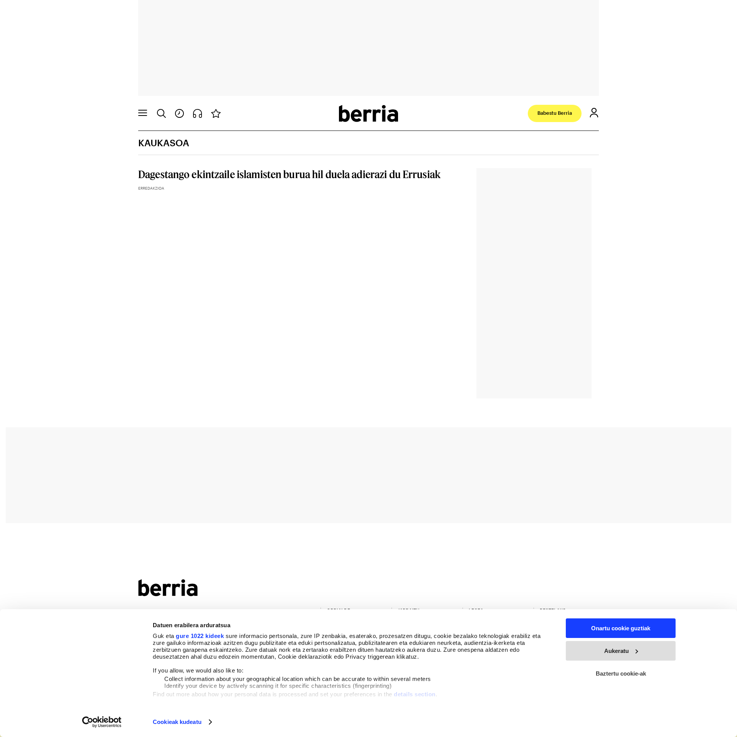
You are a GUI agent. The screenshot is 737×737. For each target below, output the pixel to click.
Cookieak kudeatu (177, 722)
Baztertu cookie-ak (621, 673)
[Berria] (168, 593)
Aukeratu (616, 651)
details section (415, 694)
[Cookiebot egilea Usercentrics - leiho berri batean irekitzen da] (102, 722)
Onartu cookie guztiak (620, 628)
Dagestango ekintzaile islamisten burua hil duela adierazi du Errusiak (289, 174)
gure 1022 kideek (200, 636)
